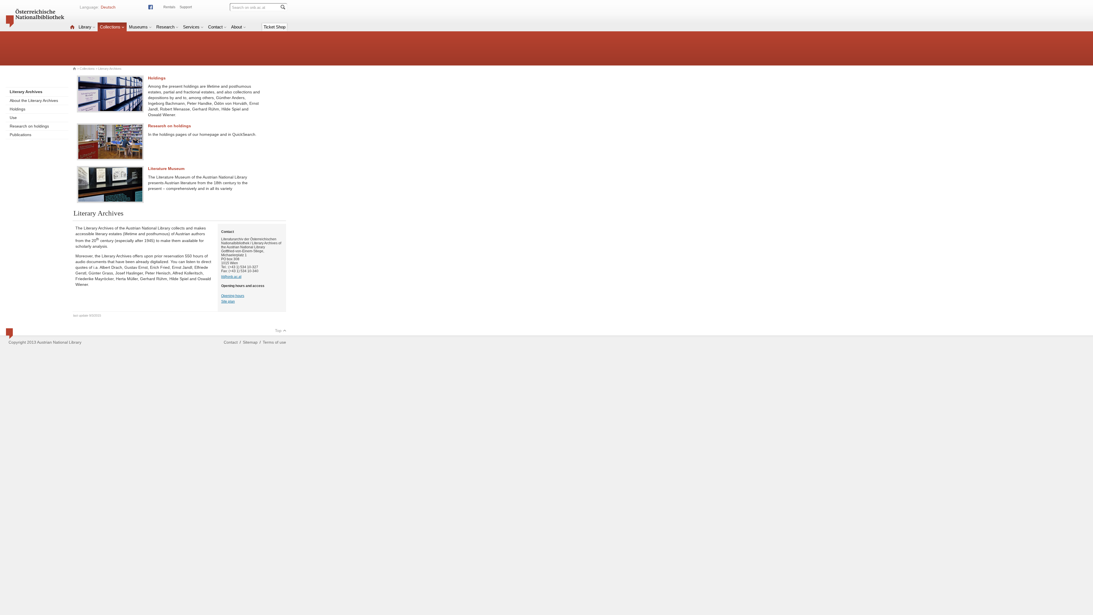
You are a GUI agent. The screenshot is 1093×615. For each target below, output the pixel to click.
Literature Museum (166, 168)
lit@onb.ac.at (231, 277)
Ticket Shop (274, 26)
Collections (110, 26)
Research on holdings (29, 126)
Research (165, 26)
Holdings (17, 109)
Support (186, 7)
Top (278, 330)
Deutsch (108, 7)
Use (13, 117)
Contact (215, 26)
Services (191, 26)
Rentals (169, 7)
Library (85, 26)
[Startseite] (72, 26)
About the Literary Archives (34, 100)
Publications (20, 134)
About (236, 26)
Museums (138, 26)
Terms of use (274, 342)
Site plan (228, 302)
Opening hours (232, 296)
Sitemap (250, 342)
